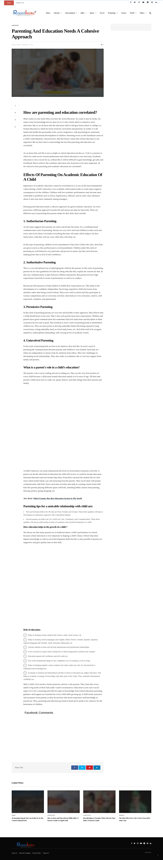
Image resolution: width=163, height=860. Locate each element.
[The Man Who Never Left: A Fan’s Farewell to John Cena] (135, 801)
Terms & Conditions (25, 853)
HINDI (9, 3)
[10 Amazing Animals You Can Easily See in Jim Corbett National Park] (28, 801)
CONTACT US (20, 3)
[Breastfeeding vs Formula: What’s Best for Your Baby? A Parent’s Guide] (99, 801)
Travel (102, 13)
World (132, 13)
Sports (92, 13)
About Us (14, 853)
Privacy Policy (37, 853)
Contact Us (46, 853)
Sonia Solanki (16, 44)
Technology (112, 13)
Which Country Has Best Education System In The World (57, 498)
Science (123, 13)
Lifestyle (57, 13)
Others (142, 13)
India (82, 13)
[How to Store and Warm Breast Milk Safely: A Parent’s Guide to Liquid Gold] (63, 801)
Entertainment (70, 13)
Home (48, 13)
